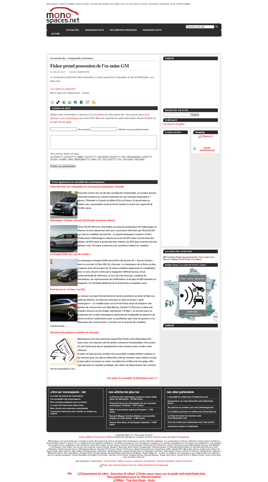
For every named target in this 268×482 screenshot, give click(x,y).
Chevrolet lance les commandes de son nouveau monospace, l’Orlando (87, 186)
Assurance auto (152, 30)
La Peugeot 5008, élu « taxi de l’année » (70, 254)
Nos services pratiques (123, 30)
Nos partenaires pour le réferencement (134, 477)
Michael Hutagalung (180, 437)
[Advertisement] (134, 45)
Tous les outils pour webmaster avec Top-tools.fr (191, 422)
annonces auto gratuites (145, 461)
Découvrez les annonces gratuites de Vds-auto (74, 332)
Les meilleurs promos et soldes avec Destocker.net (192, 411)
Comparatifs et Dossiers (80, 58)
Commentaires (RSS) (102, 437)
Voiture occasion (124, 461)
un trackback (98, 114)
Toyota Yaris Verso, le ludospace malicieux (129, 422)
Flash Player (185, 259)
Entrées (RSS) (85, 437)
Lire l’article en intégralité (62, 89)
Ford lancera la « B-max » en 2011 (67, 289)
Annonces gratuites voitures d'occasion (175, 461)
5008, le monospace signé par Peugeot (127, 409)
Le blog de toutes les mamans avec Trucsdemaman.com (184, 417)
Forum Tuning (110, 461)
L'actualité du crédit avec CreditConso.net (188, 397)
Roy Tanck (200, 257)
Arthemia (157, 437)
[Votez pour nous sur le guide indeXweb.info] (170, 473)
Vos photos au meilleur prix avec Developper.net (191, 407)
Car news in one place (173, 124)
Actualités (72, 30)
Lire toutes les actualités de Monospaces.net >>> (132, 378)
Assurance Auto (94, 30)
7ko (131, 435)
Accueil (55, 34)
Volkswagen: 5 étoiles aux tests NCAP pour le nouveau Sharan (82, 220)
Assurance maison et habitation (183, 426)
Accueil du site (57, 58)
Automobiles (96, 461)
